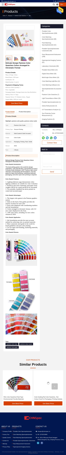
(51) (51, 61)
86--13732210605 (59, 1)
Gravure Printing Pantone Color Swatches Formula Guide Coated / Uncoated (47, 398)
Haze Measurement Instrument (21, 443)
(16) (50, 77)
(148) (51, 55)
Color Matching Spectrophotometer (22, 434)
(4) (49, 106)
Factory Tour (6, 434)
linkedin (38, 443)
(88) (49, 38)
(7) (50, 94)
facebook (42, 443)
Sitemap (5, 443)
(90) (50, 66)
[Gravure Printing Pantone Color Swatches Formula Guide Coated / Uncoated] (48, 383)
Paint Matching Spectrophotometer (22, 437)
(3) (48, 119)
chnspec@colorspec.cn (9, 1)
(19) (51, 98)
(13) (49, 70)
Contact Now (52, 143)
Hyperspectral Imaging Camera (21, 446)
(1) (51, 102)
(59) (50, 49)
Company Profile (7, 431)
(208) (49, 32)
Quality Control (7, 437)
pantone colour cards (26, 344)
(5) (51, 90)
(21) (49, 44)
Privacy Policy (6, 446)
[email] (55, 138)
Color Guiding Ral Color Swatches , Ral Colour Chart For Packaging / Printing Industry (18, 398)
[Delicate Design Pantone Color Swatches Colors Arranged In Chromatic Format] (20, 40)
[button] (11, 386)
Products (10, 15)
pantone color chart (12, 344)
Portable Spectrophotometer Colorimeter (24, 440)
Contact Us (6, 440)
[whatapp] (51, 138)
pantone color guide (12, 347)
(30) (49, 73)
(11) (51, 81)
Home (4, 15)
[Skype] (47, 138)
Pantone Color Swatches (20, 15)
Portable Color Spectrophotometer (22, 431)
